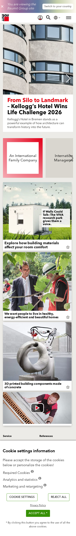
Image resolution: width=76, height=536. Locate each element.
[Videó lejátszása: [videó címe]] (37, 408)
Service (7, 436)
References (46, 436)
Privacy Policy (38, 505)
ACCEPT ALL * (38, 513)
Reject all (59, 497)
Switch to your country (57, 6)
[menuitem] (40, 17)
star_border (68, 247)
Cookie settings (22, 497)
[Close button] (2, 6)
